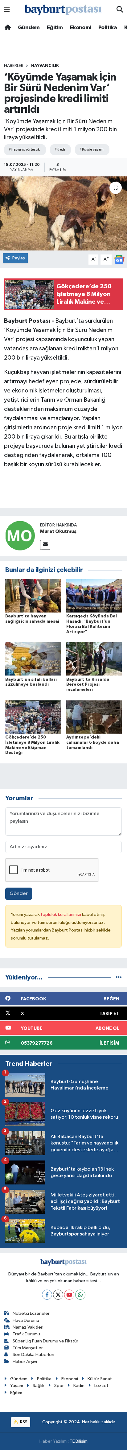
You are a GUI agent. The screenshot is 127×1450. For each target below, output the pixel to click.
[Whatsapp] (80, 1295)
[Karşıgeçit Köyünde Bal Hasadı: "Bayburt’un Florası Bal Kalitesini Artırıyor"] (94, 595)
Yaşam (16, 1385)
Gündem (28, 27)
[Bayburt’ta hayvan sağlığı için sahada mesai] (33, 595)
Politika (107, 27)
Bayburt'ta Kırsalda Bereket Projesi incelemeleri (87, 684)
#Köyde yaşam (91, 150)
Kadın (78, 1385)
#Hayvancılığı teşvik (24, 150)
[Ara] (120, 10)
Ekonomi (80, 27)
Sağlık (38, 1385)
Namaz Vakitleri (28, 1327)
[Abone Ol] (119, 259)
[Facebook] (47, 1295)
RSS (23, 1422)
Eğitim (55, 27)
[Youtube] (69, 1295)
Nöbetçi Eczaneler (31, 1313)
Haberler (13, 66)
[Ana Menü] (7, 9)
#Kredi (60, 150)
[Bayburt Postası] (63, 10)
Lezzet (101, 1385)
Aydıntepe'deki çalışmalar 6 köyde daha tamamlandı (92, 742)
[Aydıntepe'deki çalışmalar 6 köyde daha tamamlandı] (94, 716)
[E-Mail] (45, 545)
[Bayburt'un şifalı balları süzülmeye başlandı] (33, 658)
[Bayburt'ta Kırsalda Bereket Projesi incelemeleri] (94, 658)
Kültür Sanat (100, 1379)
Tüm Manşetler (28, 1348)
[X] (58, 1295)
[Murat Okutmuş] (20, 535)
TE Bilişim (79, 1441)
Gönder (19, 893)
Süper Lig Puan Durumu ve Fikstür (45, 1341)
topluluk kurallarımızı (61, 914)
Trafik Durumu (26, 1334)
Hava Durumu (26, 1320)
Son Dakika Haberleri (33, 1354)
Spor (59, 1385)
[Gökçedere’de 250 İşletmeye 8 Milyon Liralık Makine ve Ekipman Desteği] (33, 716)
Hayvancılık (45, 66)
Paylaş (18, 258)
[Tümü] (119, 977)
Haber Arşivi (25, 1361)
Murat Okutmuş (58, 531)
